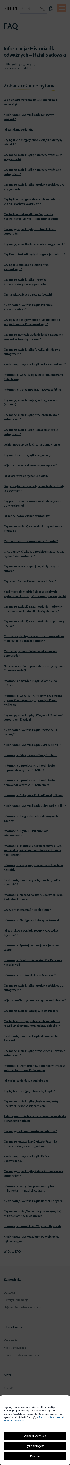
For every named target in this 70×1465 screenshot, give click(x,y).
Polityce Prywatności (14, 1420)
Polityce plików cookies (51, 1417)
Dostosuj (35, 1456)
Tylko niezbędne (35, 1446)
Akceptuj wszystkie (35, 1436)
